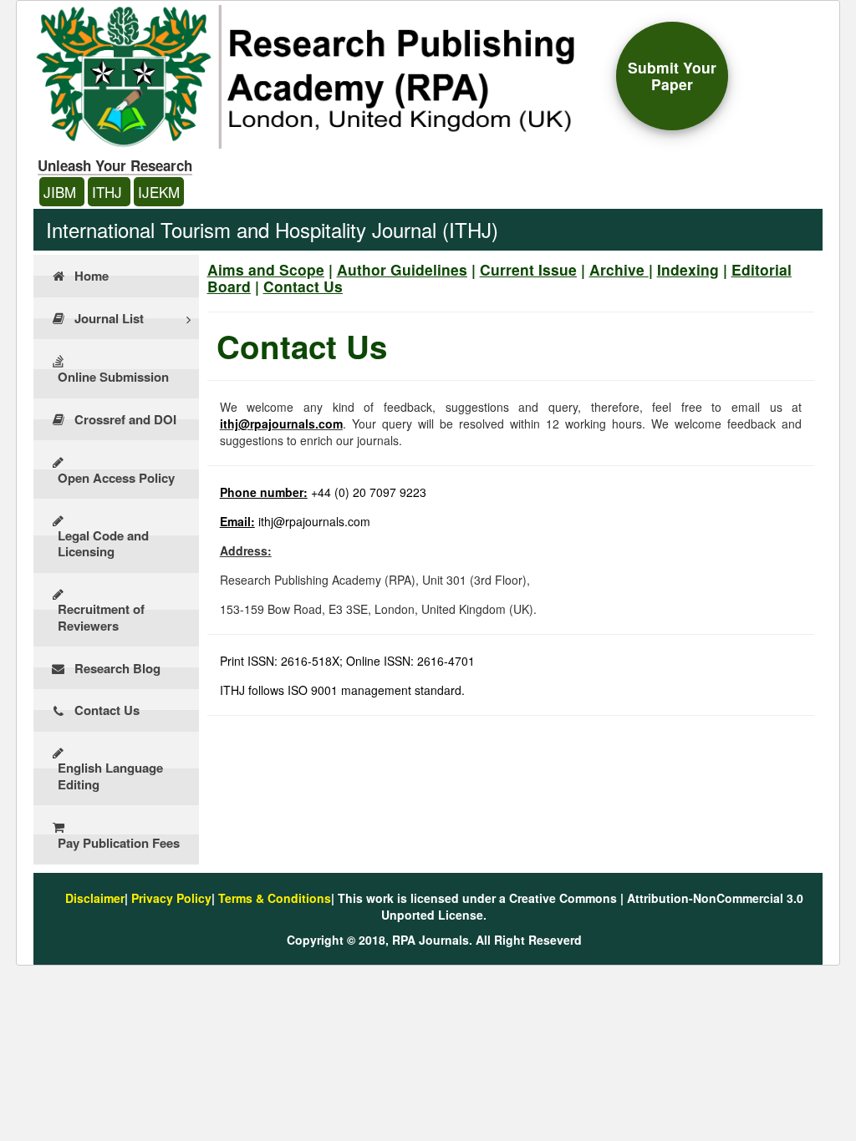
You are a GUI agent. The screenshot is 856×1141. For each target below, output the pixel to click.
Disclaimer (95, 898)
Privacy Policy (171, 898)
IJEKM (159, 191)
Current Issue (528, 269)
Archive (617, 269)
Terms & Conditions (274, 898)
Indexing (688, 269)
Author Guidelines (402, 269)
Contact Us (303, 286)
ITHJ (109, 191)
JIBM (61, 191)
